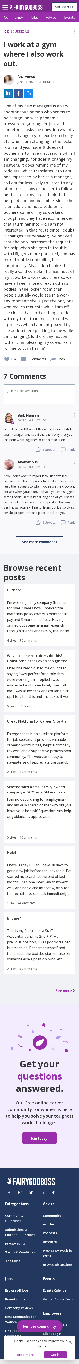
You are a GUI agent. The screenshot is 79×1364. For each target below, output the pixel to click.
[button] (75, 32)
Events (69, 17)
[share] (53, 358)
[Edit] (75, 32)
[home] (26, 8)
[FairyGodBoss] (31, 1182)
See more (64, 990)
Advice (51, 17)
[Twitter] (31, 1192)
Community (13, 17)
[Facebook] (9, 1192)
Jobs (34, 17)
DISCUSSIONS (18, 31)
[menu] (5, 3)
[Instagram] (20, 1192)
